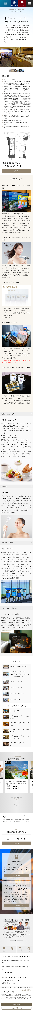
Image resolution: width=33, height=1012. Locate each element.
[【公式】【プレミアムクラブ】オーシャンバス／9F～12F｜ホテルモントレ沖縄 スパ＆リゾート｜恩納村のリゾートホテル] (5, 3)
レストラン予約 (14, 5)
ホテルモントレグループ (11, 816)
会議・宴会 (20, 951)
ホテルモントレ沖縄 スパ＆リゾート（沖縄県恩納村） (16, 819)
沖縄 (4, 817)
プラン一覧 (16, 805)
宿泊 (4, 821)
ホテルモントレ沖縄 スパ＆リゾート (16, 956)
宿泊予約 (22, 5)
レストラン (12, 951)
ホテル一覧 (22, 816)
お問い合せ (16, 171)
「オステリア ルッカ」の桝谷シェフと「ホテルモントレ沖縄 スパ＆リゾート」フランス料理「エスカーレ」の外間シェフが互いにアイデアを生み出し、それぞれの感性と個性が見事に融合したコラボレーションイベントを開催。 (16, 934)
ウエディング (29, 951)
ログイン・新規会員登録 (16, 905)
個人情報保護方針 (26, 990)
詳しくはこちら (16, 875)
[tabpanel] (16, 777)
